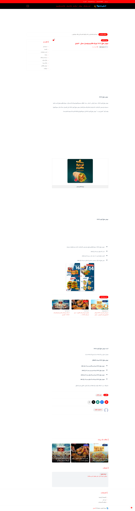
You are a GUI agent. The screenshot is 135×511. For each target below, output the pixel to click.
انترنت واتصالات (86, 6)
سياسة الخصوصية (91, 1)
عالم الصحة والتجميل (60, 6)
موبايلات (80, 6)
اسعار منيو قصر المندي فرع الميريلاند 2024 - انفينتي (61, 314)
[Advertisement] (67, 21)
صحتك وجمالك (43, 57)
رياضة (46, 55)
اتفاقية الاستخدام (100, 1)
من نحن (106, 1)
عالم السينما (45, 63)
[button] (102, 402)
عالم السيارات (69, 6)
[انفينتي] (100, 6)
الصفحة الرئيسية (102, 497)
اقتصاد (45, 49)
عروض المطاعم (104, 40)
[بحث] (28, 6)
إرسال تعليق (103, 474)
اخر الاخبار (75, 6)
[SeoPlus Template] (107, 508)
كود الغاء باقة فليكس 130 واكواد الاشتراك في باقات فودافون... (84, 34)
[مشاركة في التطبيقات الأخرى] (89, 402)
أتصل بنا (84, 1)
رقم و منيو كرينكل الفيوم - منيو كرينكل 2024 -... (81, 314)
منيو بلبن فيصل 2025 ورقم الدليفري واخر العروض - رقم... (101, 314)
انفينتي (94, 508)
